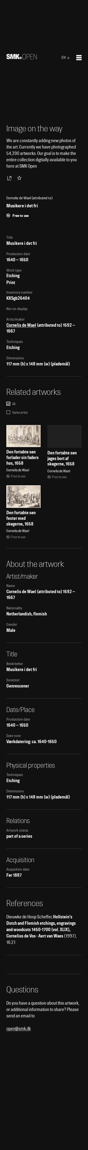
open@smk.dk (18, 1028)
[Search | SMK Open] (21, 57)
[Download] (10, 178)
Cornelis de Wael (21, 325)
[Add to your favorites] (20, 178)
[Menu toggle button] (79, 57)
